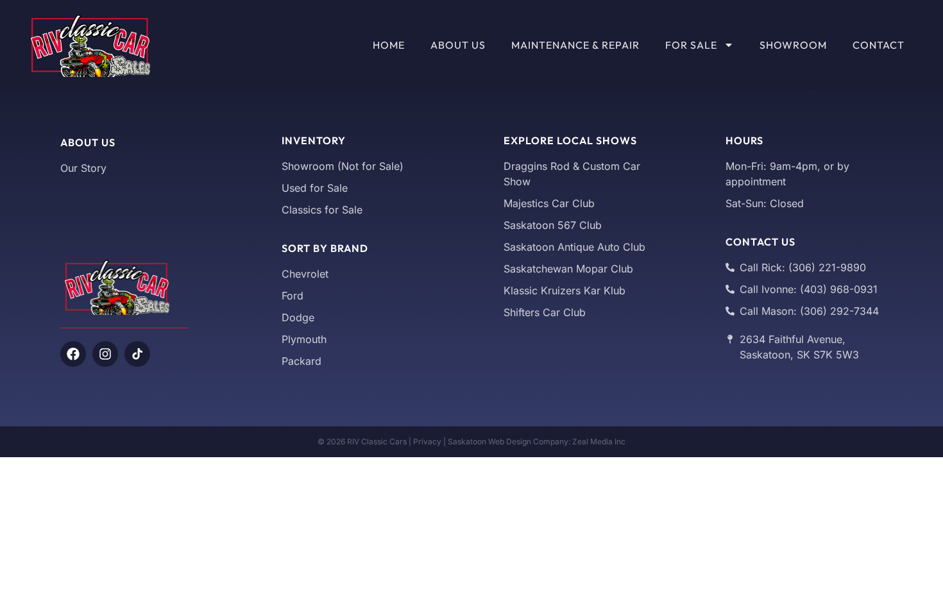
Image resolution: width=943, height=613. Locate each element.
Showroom (793, 44)
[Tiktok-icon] (137, 354)
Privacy (427, 441)
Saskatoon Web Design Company (508, 441)
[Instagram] (105, 354)
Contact (879, 44)
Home (389, 44)
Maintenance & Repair (575, 44)
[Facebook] (73, 354)
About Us (458, 44)
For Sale (691, 44)
